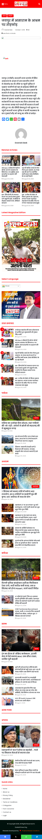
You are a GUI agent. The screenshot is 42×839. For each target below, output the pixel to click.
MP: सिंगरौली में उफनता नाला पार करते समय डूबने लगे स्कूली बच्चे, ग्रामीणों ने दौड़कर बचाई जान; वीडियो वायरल (11, 199)
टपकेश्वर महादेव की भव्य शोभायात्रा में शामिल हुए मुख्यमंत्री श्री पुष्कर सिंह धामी (27, 332)
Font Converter (8, 809)
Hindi (7, 286)
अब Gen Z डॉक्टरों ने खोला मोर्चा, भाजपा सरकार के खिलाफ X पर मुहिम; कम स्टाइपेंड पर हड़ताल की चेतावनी (11, 172)
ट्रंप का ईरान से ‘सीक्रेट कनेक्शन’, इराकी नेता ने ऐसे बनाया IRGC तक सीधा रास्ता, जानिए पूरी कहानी (19, 656)
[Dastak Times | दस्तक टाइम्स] (21, 4)
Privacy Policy (8, 795)
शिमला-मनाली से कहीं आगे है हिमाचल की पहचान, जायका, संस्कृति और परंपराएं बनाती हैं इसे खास (26, 450)
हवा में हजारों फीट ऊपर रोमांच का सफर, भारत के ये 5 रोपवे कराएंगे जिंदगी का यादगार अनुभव (26, 438)
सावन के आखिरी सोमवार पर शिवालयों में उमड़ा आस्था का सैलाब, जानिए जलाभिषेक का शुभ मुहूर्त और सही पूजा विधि (27, 531)
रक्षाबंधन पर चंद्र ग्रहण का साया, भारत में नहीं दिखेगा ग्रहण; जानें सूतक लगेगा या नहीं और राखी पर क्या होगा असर (26, 518)
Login (5, 816)
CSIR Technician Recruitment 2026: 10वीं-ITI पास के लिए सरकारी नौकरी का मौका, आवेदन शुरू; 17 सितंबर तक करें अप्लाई (27, 612)
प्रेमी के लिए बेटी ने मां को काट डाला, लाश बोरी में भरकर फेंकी (27, 762)
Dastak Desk (8, 30)
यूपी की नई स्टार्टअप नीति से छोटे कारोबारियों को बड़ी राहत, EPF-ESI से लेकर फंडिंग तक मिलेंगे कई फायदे (27, 669)
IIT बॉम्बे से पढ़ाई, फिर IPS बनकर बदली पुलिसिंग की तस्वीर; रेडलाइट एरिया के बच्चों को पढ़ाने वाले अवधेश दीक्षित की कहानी (27, 599)
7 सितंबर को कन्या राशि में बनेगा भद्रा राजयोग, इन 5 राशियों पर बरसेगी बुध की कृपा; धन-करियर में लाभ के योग (19, 494)
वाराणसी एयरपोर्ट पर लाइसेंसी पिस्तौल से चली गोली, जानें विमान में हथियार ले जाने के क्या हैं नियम (27, 679)
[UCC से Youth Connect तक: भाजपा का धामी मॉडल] (7, 701)
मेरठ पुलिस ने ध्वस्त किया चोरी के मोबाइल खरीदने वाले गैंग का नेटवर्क (27, 771)
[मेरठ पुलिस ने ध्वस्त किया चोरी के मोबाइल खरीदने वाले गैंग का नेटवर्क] (7, 773)
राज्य (4, 16)
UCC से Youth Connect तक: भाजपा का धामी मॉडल (25, 699)
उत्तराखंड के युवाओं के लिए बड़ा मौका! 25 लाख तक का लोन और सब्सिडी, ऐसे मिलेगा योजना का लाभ (27, 690)
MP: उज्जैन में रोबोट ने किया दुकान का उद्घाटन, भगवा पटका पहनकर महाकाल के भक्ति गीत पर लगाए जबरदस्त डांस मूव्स (30, 199)
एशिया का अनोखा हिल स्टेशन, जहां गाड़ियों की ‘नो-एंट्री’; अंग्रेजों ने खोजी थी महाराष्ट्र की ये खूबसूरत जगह (21, 426)
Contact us (7, 812)
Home (5, 789)
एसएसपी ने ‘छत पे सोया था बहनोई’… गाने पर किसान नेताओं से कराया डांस (20, 751)
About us (6, 792)
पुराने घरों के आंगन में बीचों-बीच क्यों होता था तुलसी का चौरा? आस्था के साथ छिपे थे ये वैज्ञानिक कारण (27, 543)
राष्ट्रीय (10, 16)
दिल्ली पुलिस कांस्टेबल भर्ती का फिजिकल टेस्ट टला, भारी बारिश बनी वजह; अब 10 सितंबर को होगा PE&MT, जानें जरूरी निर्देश (20, 586)
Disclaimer (6, 799)
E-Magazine (7, 805)
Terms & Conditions (10, 802)
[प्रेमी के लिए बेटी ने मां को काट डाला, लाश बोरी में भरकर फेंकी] (7, 764)
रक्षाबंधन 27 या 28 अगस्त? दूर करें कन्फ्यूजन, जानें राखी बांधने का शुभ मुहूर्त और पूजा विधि (27, 507)
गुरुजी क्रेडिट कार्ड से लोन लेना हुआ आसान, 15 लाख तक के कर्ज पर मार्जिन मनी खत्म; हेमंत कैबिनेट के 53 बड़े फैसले (30, 172)
